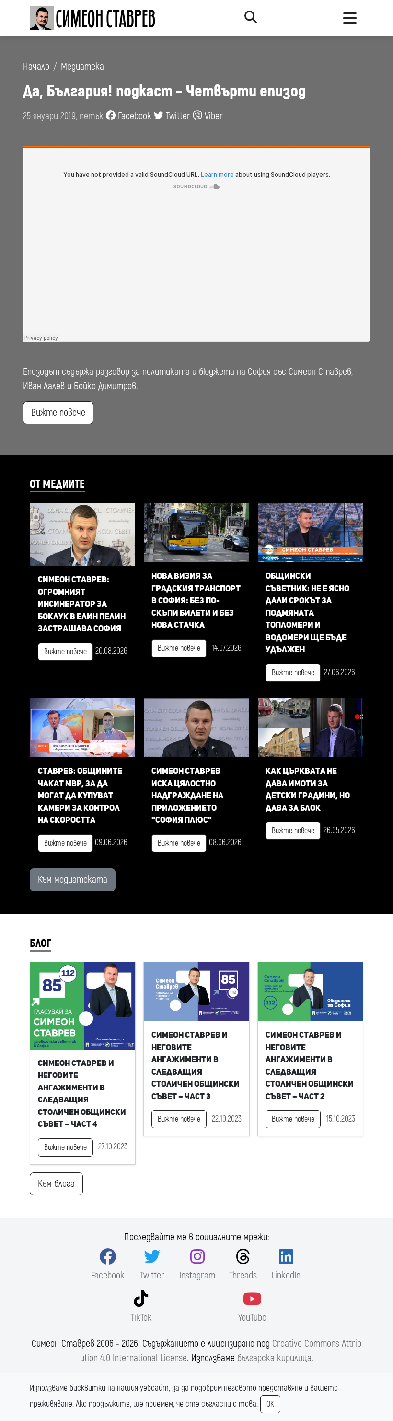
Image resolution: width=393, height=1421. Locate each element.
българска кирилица (274, 1358)
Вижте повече (58, 412)
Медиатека (82, 66)
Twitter (176, 116)
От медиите (57, 484)
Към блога (56, 1184)
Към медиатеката (72, 879)
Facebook (133, 116)
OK (270, 1404)
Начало (36, 66)
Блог (40, 943)
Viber (212, 116)
